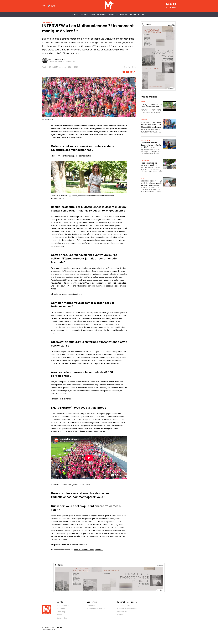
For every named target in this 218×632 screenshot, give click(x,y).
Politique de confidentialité (127, 608)
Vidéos (133, 14)
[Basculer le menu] (43, 6)
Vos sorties (113, 14)
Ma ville (60, 602)
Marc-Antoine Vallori (78, 544)
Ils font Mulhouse (63, 605)
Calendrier (91, 605)
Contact (141, 14)
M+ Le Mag (124, 14)
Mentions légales (123, 605)
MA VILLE (84, 14)
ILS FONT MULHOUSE (98, 14)
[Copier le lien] (134, 72)
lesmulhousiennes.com (84, 549)
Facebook (99, 549)
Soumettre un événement (96, 608)
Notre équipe (62, 618)
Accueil (75, 14)
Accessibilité (122, 612)
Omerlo (52, 629)
